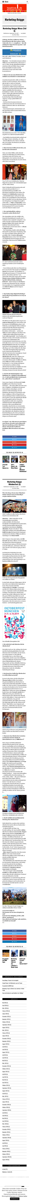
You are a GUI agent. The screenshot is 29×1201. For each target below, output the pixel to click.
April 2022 (4, 1082)
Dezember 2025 (5, 1016)
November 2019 (5, 1132)
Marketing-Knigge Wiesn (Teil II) (14, 29)
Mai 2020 (4, 1118)
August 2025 (5, 1027)
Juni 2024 (4, 1049)
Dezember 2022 (5, 1066)
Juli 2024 (4, 1047)
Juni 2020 (4, 1115)
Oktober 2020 (5, 1107)
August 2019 (5, 1140)
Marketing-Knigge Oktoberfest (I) (14, 483)
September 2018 (6, 1157)
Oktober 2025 (5, 1022)
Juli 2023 (4, 1055)
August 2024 (5, 1044)
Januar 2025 (5, 1036)
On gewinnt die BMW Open (5, 960)
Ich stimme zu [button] (14, 1198)
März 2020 (4, 1124)
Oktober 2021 (5, 1085)
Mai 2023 (4, 1060)
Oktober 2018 (5, 1154)
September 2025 (6, 1025)
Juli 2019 (4, 1143)
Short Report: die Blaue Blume (14, 466)
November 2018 (5, 1151)
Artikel (24, 33)
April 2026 (4, 1005)
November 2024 (5, 1041)
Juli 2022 (4, 1074)
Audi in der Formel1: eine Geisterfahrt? (23, 961)
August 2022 (5, 1071)
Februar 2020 (5, 1126)
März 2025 (4, 1030)
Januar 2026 (5, 1014)
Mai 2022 (4, 1080)
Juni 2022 (4, 1077)
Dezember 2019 (5, 1129)
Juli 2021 (4, 1093)
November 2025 (5, 1019)
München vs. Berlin (6, 1172)
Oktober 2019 (5, 1135)
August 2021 (5, 1091)
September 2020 (6, 1110)
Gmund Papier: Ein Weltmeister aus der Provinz (12, 983)
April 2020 (4, 1121)
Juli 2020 (4, 1113)
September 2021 (6, 1088)
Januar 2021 (4, 1102)
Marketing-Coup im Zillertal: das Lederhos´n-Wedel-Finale (14, 963)
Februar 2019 (5, 1148)
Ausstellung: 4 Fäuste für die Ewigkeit (10, 980)
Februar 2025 (5, 1033)
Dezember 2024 (5, 1038)
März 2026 (4, 1008)
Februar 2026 (5, 1011)
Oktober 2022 (5, 1069)
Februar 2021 (5, 1099)
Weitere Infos (22, 1196)
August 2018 (5, 1159)
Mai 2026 (4, 1002)
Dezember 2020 (5, 1104)
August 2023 (5, 1052)
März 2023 (4, 1063)
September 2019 (6, 1137)
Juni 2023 (4, 1058)
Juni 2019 (4, 1146)
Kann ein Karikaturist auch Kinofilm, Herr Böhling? (12, 993)
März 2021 (4, 1096)
